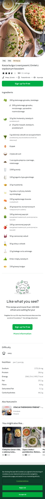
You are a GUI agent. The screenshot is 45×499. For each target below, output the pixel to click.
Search (40, 6)
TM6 (4, 61)
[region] (22, 482)
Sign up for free (22, 83)
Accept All (22, 494)
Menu (4, 6)
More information (22, 333)
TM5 (9, 61)
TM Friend (16, 61)
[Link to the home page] (22, 4)
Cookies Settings (22, 481)
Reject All (22, 488)
